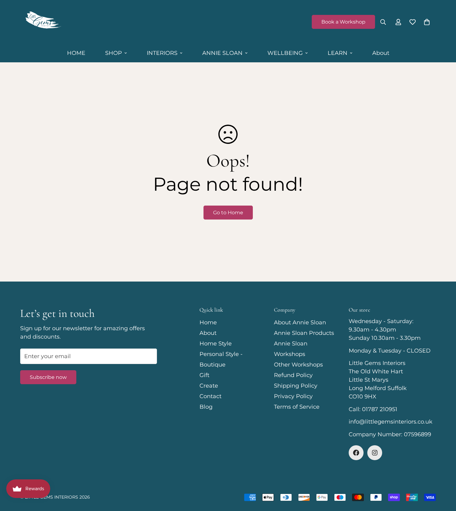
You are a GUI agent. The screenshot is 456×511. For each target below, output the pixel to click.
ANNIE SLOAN (222, 53)
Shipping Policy (295, 385)
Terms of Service (297, 406)
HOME (76, 53)
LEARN (337, 53)
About (380, 53)
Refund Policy (293, 375)
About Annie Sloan (300, 322)
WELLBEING (285, 53)
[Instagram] (374, 452)
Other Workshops (298, 364)
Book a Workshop (343, 22)
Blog (205, 406)
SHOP (113, 53)
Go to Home (228, 213)
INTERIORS (162, 53)
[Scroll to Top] (444, 477)
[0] (427, 22)
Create (208, 385)
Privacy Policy (293, 396)
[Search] (383, 22)
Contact (210, 396)
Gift (204, 375)
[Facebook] (356, 452)
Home (208, 322)
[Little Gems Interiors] (42, 22)
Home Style (215, 343)
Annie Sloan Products (304, 333)
